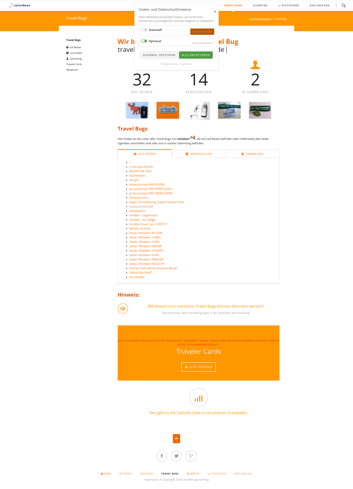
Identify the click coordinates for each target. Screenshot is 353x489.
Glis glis (134, 180)
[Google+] (191, 456)
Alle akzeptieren (196, 55)
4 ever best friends (141, 167)
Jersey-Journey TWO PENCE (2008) (150, 193)
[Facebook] (161, 456)
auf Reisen (146, 154)
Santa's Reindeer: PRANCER (146, 259)
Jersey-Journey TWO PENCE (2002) (150, 189)
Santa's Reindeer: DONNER (146, 250)
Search (343, 5)
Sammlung (254, 154)
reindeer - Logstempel (143, 215)
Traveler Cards (74, 64)
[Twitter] (176, 456)
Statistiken (218, 473)
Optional (155, 41)
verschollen (200, 154)
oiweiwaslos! (137, 211)
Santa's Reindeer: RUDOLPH (147, 264)
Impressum (152, 479)
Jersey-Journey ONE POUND (147, 184)
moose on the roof (141, 206)
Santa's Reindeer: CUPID (144, 241)
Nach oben (176, 438)
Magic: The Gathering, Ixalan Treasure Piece (156, 202)
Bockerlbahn (137, 175)
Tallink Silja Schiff (140, 272)
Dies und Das (243, 473)
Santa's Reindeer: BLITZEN (145, 233)
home (107, 473)
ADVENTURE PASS (140, 171)
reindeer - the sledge (142, 219)
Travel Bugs (73, 40)
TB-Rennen (72, 69)
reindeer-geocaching (260, 18)
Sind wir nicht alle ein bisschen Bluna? (153, 268)
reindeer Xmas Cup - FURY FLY (148, 224)
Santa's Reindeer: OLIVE (144, 255)
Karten (194, 473)
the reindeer (137, 277)
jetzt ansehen (200, 367)
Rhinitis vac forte (139, 228)
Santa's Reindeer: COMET (145, 237)
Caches (127, 473)
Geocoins (147, 473)
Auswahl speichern (159, 55)
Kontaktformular (169, 63)
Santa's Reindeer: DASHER (145, 246)
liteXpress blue (138, 197)
